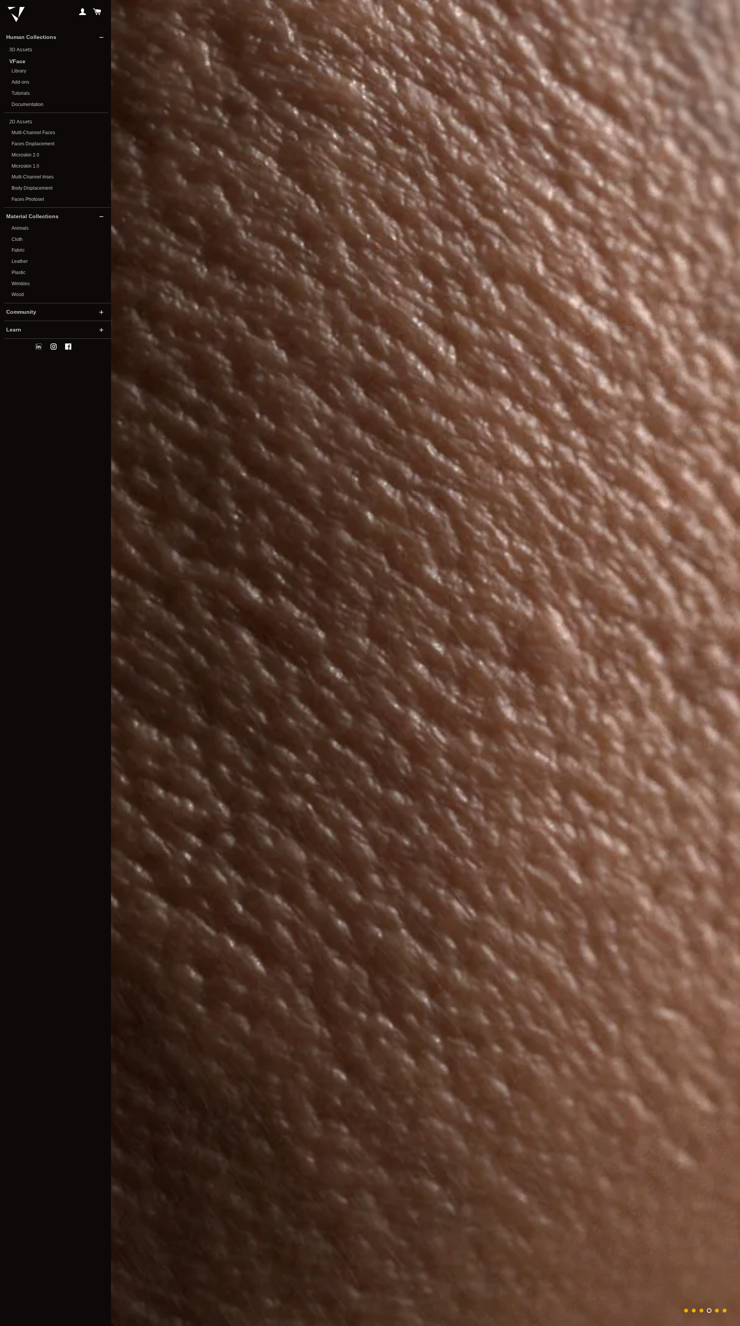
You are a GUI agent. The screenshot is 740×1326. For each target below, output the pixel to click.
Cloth (17, 239)
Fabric (18, 250)
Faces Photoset (28, 199)
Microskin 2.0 (25, 155)
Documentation (28, 104)
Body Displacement (32, 188)
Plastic (18, 272)
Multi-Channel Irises (33, 177)
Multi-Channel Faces (33, 132)
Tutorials (21, 93)
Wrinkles (21, 283)
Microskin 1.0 (25, 166)
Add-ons (20, 82)
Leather (20, 261)
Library (19, 71)
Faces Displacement (33, 143)
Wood (18, 294)
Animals (20, 228)
